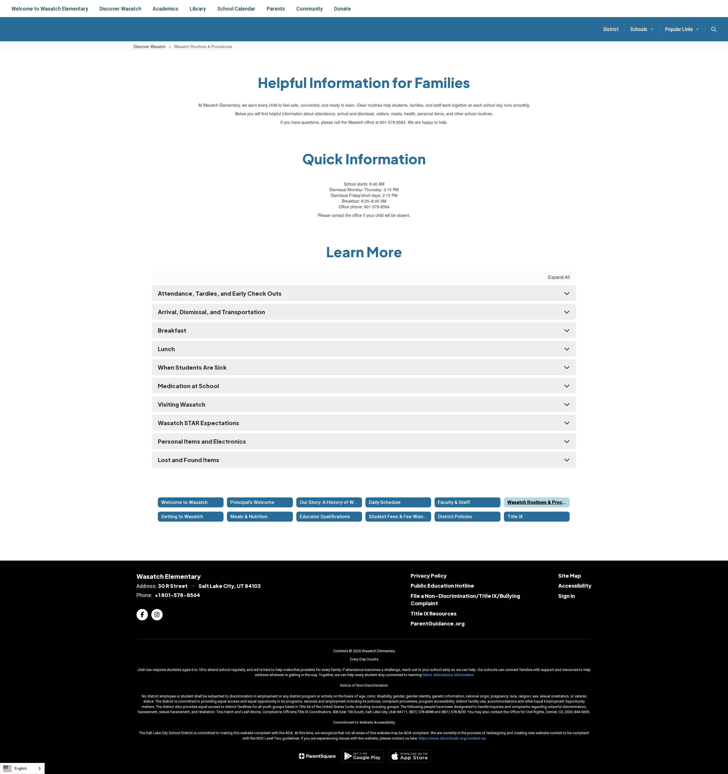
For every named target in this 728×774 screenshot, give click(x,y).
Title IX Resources (433, 613)
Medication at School (188, 385)
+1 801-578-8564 (177, 595)
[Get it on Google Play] (362, 756)
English (21, 768)
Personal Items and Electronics (202, 441)
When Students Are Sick (192, 367)
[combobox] (22, 768)
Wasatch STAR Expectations (198, 422)
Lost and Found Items (188, 459)
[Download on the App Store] (409, 756)
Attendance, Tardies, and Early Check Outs (220, 293)
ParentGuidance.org (438, 623)
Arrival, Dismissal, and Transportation (211, 311)
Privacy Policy (429, 575)
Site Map (569, 575)
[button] (641, 29)
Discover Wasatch (150, 46)
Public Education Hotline (442, 585)
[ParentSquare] (317, 756)
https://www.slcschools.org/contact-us (452, 738)
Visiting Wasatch (181, 404)
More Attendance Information (448, 675)
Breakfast (172, 330)
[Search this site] (714, 29)
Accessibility (575, 585)
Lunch (166, 348)
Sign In (566, 595)
